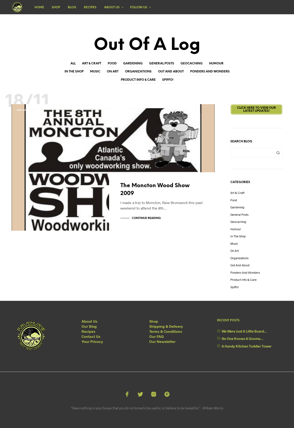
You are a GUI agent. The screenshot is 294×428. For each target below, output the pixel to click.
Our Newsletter (162, 341)
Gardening (133, 63)
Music (95, 71)
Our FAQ (156, 336)
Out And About (171, 71)
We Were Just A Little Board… (244, 331)
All (73, 63)
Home (39, 7)
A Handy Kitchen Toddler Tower (246, 346)
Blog (72, 7)
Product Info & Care (138, 79)
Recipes (90, 7)
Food (112, 63)
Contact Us (91, 336)
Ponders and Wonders (210, 71)
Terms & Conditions (165, 331)
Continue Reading (146, 218)
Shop (56, 7)
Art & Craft (91, 63)
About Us (112, 7)
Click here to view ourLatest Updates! (256, 109)
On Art (113, 71)
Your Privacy (92, 341)
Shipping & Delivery (166, 326)
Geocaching (192, 63)
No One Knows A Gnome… (242, 338)
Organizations (138, 71)
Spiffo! (167, 79)
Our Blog (89, 326)
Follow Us (138, 7)
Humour (216, 63)
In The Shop (74, 71)
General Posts (161, 63)
